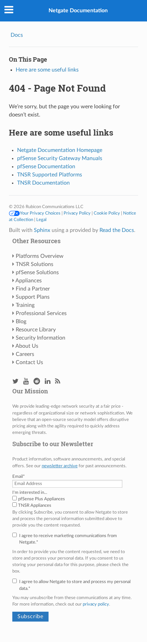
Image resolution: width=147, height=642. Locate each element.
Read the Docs (116, 230)
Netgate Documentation (78, 10)
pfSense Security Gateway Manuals (59, 158)
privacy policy (96, 604)
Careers (25, 354)
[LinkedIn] (47, 381)
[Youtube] (26, 381)
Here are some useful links (47, 70)
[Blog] (57, 381)
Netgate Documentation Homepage (59, 150)
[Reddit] (37, 381)
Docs (17, 35)
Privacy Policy (77, 213)
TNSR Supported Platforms (49, 174)
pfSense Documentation (46, 166)
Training (25, 305)
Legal (41, 220)
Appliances (28, 280)
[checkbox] (73, 502)
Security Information (40, 338)
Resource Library (36, 329)
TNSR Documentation (43, 183)
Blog (21, 321)
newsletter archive (60, 466)
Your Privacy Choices (40, 213)
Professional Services (41, 313)
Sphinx (42, 230)
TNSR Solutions (34, 264)
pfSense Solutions (37, 272)
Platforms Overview (40, 256)
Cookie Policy (107, 213)
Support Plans (33, 297)
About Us (26, 346)
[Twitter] (15, 381)
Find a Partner (33, 289)
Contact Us (29, 362)
